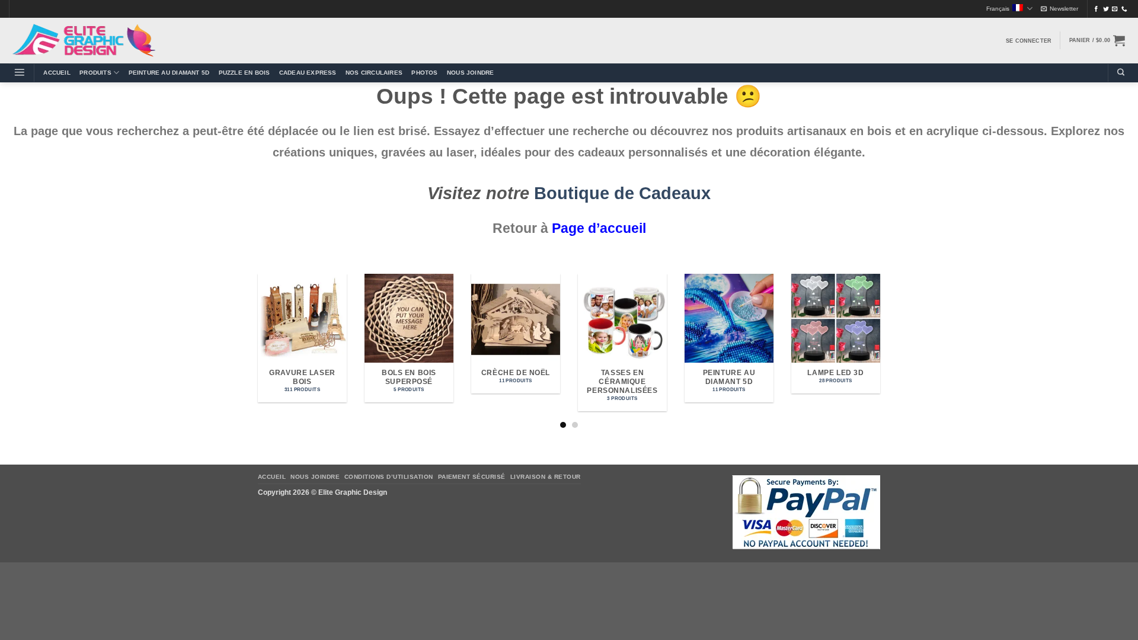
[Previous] (255, 350)
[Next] (882, 350)
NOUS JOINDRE (470, 72)
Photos (424, 72)
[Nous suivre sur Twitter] (1106, 9)
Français (997, 8)
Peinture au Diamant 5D (169, 72)
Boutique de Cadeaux (622, 193)
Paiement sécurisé (472, 476)
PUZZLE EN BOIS (244, 72)
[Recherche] (1121, 72)
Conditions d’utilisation (388, 476)
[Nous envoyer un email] (1115, 9)
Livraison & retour (545, 476)
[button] (1059, 9)
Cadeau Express (308, 72)
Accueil (56, 72)
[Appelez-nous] (1124, 9)
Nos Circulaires (374, 72)
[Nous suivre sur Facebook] (1096, 9)
